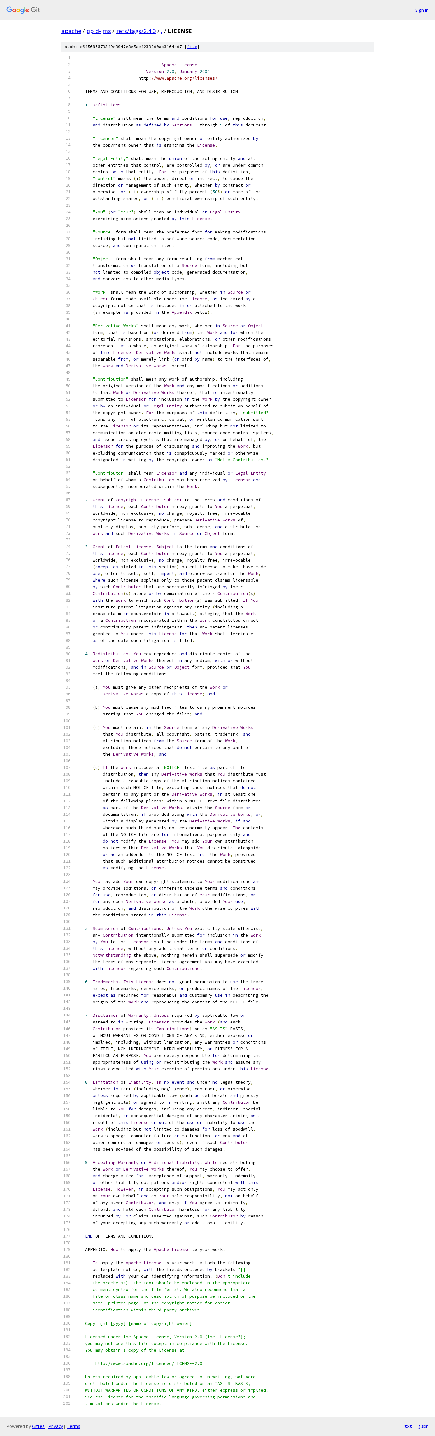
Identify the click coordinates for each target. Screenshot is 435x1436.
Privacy (55, 1426)
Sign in (422, 10)
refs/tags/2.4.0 (136, 31)
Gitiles (38, 1426)
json (423, 1426)
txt (408, 1426)
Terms (73, 1426)
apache (71, 31)
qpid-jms (99, 31)
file (192, 46)
